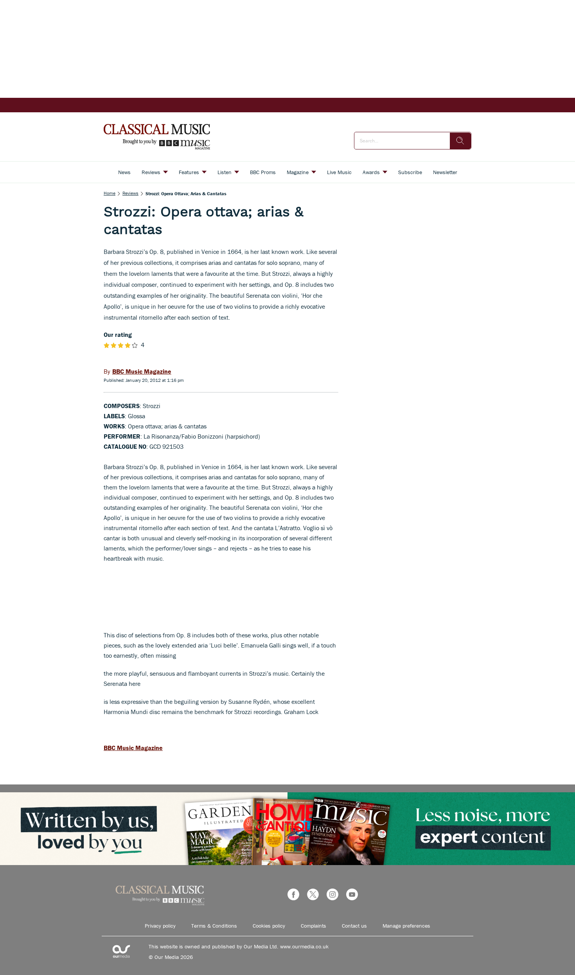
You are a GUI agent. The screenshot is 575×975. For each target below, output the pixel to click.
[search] (460, 141)
